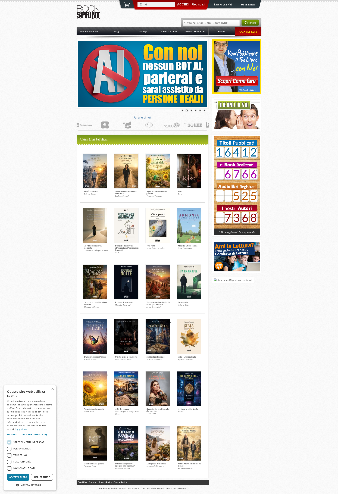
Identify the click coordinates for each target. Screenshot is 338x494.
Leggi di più (21, 429)
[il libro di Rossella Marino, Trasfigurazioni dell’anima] (95, 336)
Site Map (93, 482)
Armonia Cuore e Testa (188, 245)
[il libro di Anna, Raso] (189, 171)
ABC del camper (122, 409)
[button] (30, 434)
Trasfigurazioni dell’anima (95, 356)
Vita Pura (150, 245)
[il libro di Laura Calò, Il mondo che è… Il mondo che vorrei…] (157, 388)
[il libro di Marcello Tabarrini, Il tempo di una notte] (126, 281)
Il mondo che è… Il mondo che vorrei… (157, 410)
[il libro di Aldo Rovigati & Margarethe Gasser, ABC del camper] (126, 388)
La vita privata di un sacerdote (93, 246)
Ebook (221, 31)
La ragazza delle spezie (156, 463)
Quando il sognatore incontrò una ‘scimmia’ (125, 464)
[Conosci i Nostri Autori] (237, 184)
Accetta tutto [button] (18, 477)
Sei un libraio (248, 4)
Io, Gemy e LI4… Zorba (188, 409)
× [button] (52, 389)
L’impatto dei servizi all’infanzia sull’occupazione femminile (127, 247)
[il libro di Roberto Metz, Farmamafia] (189, 281)
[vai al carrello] (124, 4)
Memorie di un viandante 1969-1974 (125, 192)
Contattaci (248, 31)
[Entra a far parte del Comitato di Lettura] (237, 270)
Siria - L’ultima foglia (187, 356)
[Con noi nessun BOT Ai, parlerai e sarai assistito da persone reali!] (142, 74)
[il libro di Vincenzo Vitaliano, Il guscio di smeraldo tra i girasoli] (157, 171)
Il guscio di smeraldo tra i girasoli (157, 192)
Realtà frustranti (91, 191)
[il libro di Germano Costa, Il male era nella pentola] (95, 443)
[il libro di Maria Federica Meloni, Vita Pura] (157, 225)
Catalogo (143, 31)
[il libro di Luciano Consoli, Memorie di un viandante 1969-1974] (126, 171)
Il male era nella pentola (94, 463)
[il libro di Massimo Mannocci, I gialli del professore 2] (157, 336)
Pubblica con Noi (89, 31)
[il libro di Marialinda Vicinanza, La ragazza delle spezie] (157, 443)
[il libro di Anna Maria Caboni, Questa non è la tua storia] (126, 336)
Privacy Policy (105, 482)
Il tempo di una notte (124, 302)
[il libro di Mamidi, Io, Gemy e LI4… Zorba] (189, 388)
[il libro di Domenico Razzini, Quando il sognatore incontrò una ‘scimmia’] (126, 443)
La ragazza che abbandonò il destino (95, 303)
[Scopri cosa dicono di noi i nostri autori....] (237, 128)
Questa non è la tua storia (126, 356)
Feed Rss (82, 482)
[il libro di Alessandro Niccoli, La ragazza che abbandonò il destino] (95, 281)
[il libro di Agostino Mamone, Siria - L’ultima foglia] (189, 336)
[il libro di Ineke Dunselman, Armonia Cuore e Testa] (189, 225)
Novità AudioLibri (195, 31)
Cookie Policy (120, 482)
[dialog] (30, 437)
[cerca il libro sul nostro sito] (250, 23)
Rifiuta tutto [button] (42, 477)
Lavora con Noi (223, 4)
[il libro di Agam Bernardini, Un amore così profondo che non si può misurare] (157, 281)
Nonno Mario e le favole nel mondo (189, 464)
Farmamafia (183, 302)
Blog (116, 31)
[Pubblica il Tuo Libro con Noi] (237, 91)
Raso (180, 191)
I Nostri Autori (169, 31)
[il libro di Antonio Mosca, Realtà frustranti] (95, 171)
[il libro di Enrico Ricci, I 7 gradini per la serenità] (95, 388)
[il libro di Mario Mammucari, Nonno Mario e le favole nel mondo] (189, 443)
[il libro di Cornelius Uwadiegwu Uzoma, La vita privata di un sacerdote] (95, 225)
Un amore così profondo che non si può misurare (158, 303)
